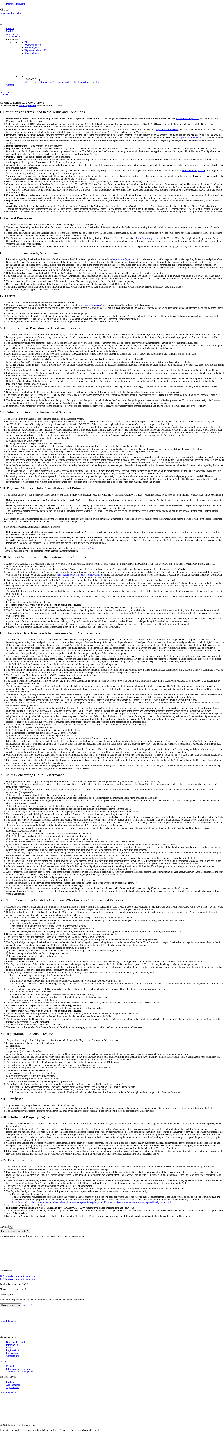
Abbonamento (13, 36)
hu (19, 13)
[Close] (1, 90)
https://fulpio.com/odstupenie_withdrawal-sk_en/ (80, 574)
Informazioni (12, 1345)
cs (7, 13)
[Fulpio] (10, 20)
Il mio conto (12, 1353)
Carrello (25, 1305)
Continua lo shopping (10, 1305)
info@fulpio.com (8, 1321)
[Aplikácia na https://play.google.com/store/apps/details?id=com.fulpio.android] (12, 1334)
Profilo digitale (31, 47)
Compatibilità (12, 1356)
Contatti (10, 84)
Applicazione (12, 34)
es (17, 13)
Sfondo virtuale (31, 53)
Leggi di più (95, 82)
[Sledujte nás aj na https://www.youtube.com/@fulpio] (15, 1326)
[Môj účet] (2, 95)
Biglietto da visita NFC (35, 50)
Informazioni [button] (12, 39)
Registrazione (12, 1350)
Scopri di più (28, 1276)
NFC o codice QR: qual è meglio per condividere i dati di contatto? (56, 82)
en (1, 13)
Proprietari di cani (32, 45)
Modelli (10, 31)
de (9, 13)
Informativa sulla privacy (18, 1369)
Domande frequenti (15, 3)
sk (4, 13)
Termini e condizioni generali (20, 1371)
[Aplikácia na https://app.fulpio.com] (60, 1334)
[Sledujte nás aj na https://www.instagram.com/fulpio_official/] (10, 1326)
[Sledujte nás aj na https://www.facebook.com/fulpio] (1, 1326)
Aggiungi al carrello (12, 1276)
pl (14, 13)
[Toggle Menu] (1, 24)
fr (12, 13)
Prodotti (10, 28)
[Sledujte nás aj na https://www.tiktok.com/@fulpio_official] (5, 1326)
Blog (26, 42)
